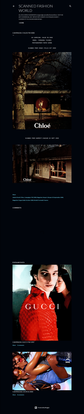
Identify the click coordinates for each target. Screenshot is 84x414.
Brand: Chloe (20, 197)
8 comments (20, 395)
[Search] (70, 6)
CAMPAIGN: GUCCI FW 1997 (23, 342)
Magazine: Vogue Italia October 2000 (22, 200)
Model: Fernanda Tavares (41, 200)
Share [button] (14, 194)
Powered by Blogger (43, 407)
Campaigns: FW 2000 (30, 197)
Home (21, 23)
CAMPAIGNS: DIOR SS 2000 (22, 392)
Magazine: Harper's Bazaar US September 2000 (50, 197)
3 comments (20, 345)
